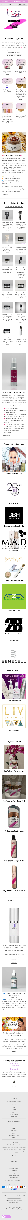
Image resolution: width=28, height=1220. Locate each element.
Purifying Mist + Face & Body (7, 90)
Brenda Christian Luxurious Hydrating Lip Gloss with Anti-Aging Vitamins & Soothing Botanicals (7, 118)
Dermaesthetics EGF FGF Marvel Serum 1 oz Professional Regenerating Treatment (20, 272)
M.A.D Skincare (14, 551)
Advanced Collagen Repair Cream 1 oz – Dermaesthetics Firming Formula (7, 317)
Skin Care (13, 1130)
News (14, 1111)
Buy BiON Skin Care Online (14, 1198)
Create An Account (14, 1168)
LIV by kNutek (14, 730)
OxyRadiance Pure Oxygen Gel (14, 801)
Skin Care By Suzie (16, 1207)
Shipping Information (14, 1175)
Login (14, 1107)
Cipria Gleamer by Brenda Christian (21, 115)
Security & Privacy (14, 1179)
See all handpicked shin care (14, 55)
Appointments (14, 1105)
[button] (13, 1086)
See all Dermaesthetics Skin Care (14, 206)
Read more (14, 962)
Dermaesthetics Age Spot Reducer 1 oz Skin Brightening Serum (20, 295)
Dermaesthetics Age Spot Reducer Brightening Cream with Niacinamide (21, 248)
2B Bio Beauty (14, 640)
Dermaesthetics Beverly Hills (14, 526)
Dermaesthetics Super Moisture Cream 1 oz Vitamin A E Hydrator (7, 340)
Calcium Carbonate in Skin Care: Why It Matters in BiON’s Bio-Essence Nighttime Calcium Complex (14, 947)
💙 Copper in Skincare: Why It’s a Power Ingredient (14, 994)
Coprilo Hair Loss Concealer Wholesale (14, 1180)
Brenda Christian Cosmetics (14, 580)
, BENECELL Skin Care (14, 670)
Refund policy (14, 1116)
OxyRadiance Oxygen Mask (14, 831)
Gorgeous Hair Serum (7, 72)
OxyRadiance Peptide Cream (14, 771)
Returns (14, 1112)
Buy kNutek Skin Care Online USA (14, 1200)
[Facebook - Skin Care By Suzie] (15, 1155)
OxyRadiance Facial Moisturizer (14, 890)
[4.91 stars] (14, 1063)
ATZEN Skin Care (14, 610)
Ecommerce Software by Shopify (14, 1209)
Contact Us (18, 1145)
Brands (13, 1128)
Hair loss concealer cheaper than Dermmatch (14, 1195)
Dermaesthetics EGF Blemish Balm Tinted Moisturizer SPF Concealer (21, 225)
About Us (14, 1173)
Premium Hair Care (14, 700)
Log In (14, 1166)
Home (14, 1126)
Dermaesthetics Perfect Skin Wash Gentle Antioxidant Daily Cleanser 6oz (21, 340)
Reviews (14, 1137)
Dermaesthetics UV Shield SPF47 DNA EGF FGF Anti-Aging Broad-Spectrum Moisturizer (7, 226)
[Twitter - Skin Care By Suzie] (13, 1155)
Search (14, 1104)
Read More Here (6, 435)
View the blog (14, 903)
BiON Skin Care (14, 503)
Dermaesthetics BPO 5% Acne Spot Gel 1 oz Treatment (7, 294)
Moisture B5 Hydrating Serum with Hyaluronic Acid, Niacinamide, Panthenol (21, 318)
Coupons (14, 1109)
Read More (5, 194)
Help (13, 1133)
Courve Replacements (14, 1202)
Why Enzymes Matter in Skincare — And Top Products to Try (14, 1034)
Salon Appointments (14, 1135)
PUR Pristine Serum (20, 71)
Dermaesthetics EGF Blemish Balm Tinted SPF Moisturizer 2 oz (7, 248)
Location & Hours (14, 1177)
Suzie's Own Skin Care (14, 473)
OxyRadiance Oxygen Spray (14, 861)
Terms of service (14, 1114)
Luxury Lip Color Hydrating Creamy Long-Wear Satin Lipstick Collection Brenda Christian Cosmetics (21, 94)
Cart (23, 4)
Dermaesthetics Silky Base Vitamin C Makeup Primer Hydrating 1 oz (7, 270)
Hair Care (13, 1132)
